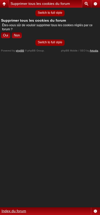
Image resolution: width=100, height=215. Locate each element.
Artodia (94, 50)
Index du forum (14, 211)
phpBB (20, 50)
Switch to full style (50, 13)
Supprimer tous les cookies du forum (40, 4)
